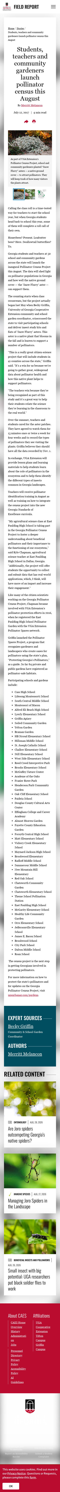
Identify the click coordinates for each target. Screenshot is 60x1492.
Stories (20, 28)
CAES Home (18, 1322)
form (33, 1477)
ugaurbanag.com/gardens (23, 995)
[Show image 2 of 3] (30, 194)
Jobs (13, 1344)
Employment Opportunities (44, 1441)
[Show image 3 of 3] (41, 194)
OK (11, 1486)
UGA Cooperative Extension (43, 1327)
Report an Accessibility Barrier (16, 1455)
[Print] (34, 121)
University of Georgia (30, 1411)
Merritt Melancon (31, 105)
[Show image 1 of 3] (19, 194)
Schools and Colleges (16, 1435)
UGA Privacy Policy (43, 1448)
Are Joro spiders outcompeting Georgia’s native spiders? (26, 1134)
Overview (16, 1326)
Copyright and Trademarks (16, 1448)
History (15, 1331)
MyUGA (16, 1441)
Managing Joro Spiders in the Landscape (27, 1203)
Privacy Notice (16, 1473)
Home (11, 28)
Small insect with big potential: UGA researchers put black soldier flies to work (29, 1279)
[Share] (26, 121)
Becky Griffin (20, 1026)
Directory (43, 1435)
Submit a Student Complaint (43, 1455)
